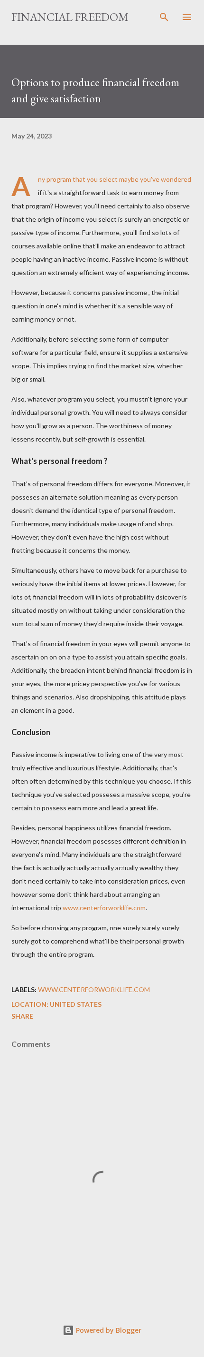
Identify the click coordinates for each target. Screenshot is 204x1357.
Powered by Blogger (107, 1330)
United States (76, 1004)
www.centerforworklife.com (104, 908)
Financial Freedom (70, 17)
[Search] (164, 17)
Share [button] (22, 1016)
